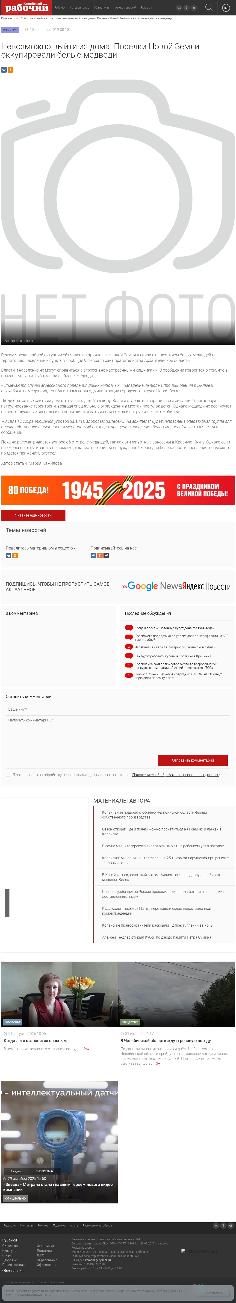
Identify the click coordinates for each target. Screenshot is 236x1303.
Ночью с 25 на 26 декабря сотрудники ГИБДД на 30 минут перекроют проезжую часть (178, 676)
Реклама (146, 7)
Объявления (102, 7)
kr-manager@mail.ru (98, 1260)
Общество (10, 1246)
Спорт (7, 1255)
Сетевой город (79, 7)
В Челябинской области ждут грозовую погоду (166, 1040)
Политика (44, 1251)
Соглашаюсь (214, 1293)
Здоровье (9, 1260)
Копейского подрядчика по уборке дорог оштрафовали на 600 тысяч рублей (181, 637)
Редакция (9, 1225)
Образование (47, 1260)
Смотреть (42, 1171)
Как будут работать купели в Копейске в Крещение (173, 656)
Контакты (26, 1225)
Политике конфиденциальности (28, 1295)
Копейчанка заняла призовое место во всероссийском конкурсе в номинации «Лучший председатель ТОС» (176, 666)
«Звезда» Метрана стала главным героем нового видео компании (58, 1187)
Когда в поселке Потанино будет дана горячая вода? (174, 628)
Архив (74, 1225)
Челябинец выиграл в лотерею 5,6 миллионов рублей (175, 647)
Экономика (45, 1246)
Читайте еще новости (33, 515)
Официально (46, 1265)
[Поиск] (208, 8)
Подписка (59, 1225)
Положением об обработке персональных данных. (175, 775)
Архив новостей (125, 7)
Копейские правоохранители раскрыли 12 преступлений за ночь (157, 925)
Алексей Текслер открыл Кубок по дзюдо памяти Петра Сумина (156, 937)
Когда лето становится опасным (35, 1040)
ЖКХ (40, 1255)
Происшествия (13, 1265)
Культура (9, 1251)
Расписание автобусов (97, 1225)
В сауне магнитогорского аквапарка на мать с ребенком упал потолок (163, 846)
